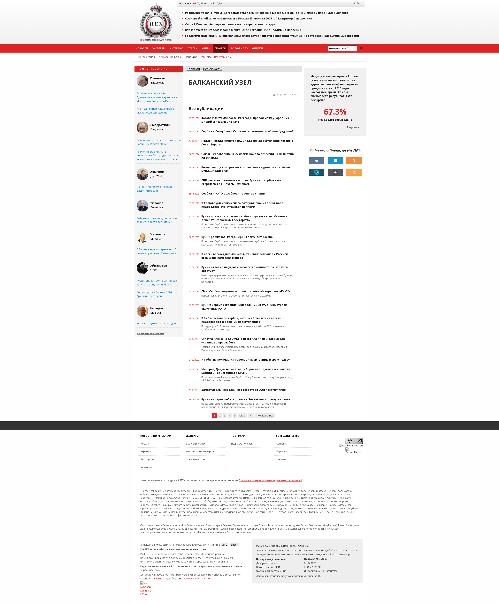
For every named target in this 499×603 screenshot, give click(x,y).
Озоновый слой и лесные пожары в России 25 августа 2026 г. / (248, 18)
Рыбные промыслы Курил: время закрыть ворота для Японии (157, 220)
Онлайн (257, 48)
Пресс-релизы (146, 57)
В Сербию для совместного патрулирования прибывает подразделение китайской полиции (242, 205)
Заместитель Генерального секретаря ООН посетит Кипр (243, 390)
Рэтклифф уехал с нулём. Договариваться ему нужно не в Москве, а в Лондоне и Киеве (157, 97)
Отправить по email (286, 94)
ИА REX (158, 578)
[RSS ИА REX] (354, 172)
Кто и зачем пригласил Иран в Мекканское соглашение (155, 110)
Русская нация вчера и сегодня (156, 323)
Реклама (281, 459)
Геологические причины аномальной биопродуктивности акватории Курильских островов (157, 155)
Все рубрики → (223, 57)
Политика (175, 57)
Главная (193, 69)
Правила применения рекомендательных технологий (270, 480)
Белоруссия (148, 459)
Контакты (281, 443)
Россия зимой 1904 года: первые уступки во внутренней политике (157, 282)
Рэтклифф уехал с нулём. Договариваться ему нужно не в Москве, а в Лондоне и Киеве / (267, 13)
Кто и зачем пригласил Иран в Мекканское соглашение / (243, 30)
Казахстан (146, 467)
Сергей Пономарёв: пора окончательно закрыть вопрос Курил (231, 24)
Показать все (265, 415)
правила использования (196, 578)
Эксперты (158, 48)
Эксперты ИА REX (195, 443)
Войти (357, 3)
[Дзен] (335, 172)
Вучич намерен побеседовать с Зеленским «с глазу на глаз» (245, 399)
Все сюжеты (212, 69)
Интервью (176, 48)
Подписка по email (241, 443)
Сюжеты (220, 48)
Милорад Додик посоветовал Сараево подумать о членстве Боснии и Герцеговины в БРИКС (245, 371)
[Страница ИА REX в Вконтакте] (316, 160)
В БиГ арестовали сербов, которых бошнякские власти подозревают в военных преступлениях (241, 320)
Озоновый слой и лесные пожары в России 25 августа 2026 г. (159, 142)
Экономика (190, 57)
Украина (146, 451)
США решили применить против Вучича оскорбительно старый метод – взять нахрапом (242, 182)
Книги (206, 48)
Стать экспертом (195, 459)
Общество (206, 57)
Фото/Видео (239, 48)
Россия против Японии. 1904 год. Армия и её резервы (157, 294)
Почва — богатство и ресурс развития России (154, 188)
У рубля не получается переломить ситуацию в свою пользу (245, 359)
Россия (145, 443)
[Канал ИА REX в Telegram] (335, 160)
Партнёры (282, 451)
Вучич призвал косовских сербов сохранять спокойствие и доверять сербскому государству (244, 218)
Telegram (162, 57)
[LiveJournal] (316, 172)
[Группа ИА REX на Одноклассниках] (354, 160)
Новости (142, 48)
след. (242, 415)
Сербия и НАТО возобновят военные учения (233, 193)
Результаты (353, 127)
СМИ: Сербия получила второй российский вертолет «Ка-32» (245, 291)
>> (251, 415)
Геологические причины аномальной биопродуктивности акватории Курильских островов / (272, 36)
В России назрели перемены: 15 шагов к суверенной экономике (156, 251)
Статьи (192, 48)
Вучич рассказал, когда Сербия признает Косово (237, 237)
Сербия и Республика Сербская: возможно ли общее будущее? (247, 131)
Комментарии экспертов (200, 451)
